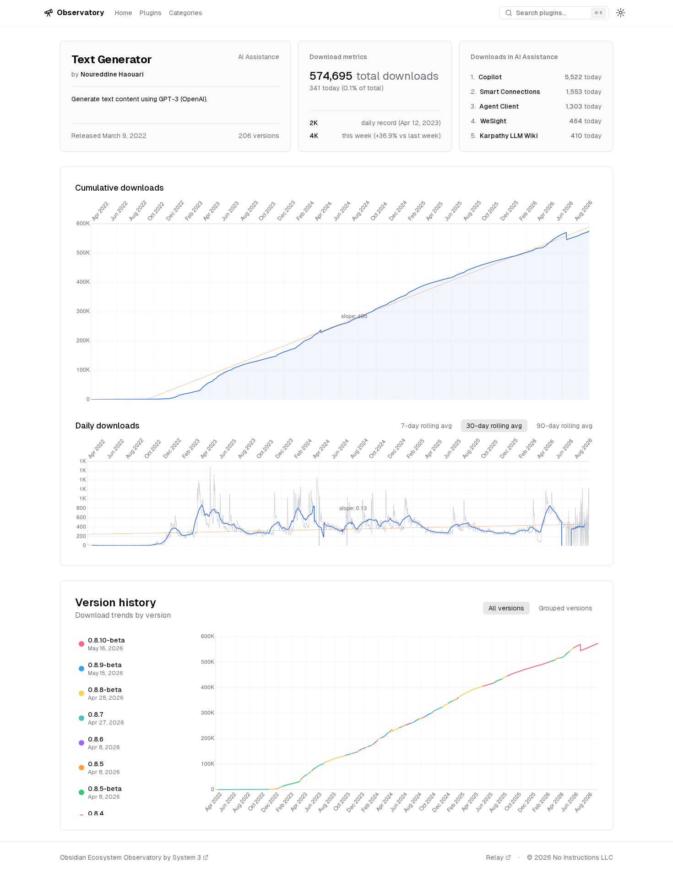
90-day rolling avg (564, 425)
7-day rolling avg (426, 425)
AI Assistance (258, 56)
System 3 (187, 857)
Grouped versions (565, 608)
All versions (506, 608)
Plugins (151, 12)
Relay (495, 857)
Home (123, 12)
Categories (185, 12)
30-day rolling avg (494, 425)
